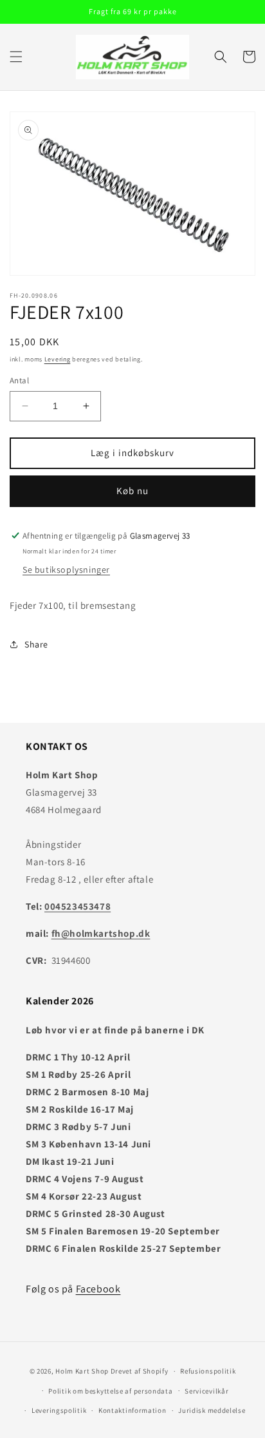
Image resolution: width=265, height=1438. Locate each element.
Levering (57, 359)
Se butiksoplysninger (66, 569)
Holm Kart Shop (82, 1371)
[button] (16, 57)
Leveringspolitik (59, 1410)
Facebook (98, 1289)
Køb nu (132, 490)
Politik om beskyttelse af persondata (110, 1390)
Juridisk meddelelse (211, 1410)
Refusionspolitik (207, 1371)
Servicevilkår (206, 1390)
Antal (19, 380)
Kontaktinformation (132, 1410)
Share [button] (36, 644)
